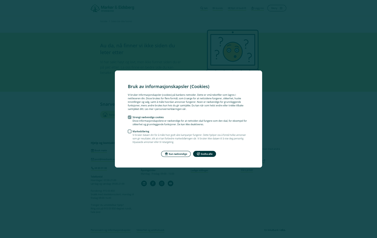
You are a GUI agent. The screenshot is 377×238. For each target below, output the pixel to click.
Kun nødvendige (178, 154)
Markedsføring (141, 131)
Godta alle (207, 154)
